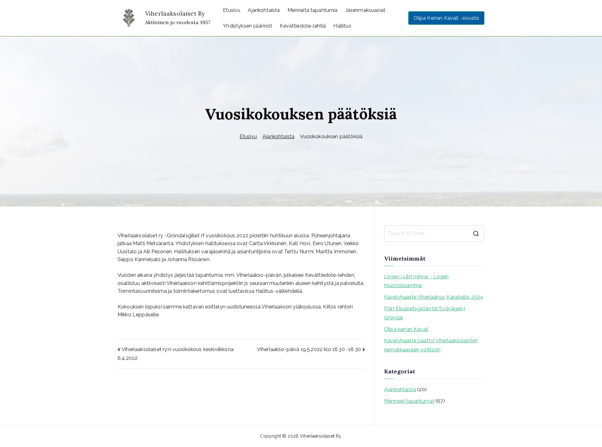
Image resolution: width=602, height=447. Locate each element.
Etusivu (231, 10)
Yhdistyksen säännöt (247, 26)
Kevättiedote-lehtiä (303, 26)
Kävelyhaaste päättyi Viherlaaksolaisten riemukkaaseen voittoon (431, 345)
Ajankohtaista (264, 10)
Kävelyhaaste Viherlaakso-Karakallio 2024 (433, 297)
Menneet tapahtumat (409, 401)
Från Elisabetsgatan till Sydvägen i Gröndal (424, 313)
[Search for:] (434, 233)
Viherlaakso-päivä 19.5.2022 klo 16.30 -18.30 (309, 349)
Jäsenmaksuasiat (365, 10)
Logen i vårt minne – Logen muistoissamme (416, 281)
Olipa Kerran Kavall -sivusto (446, 18)
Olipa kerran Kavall (406, 329)
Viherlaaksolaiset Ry (175, 13)
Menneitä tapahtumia (313, 10)
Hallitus (342, 26)
